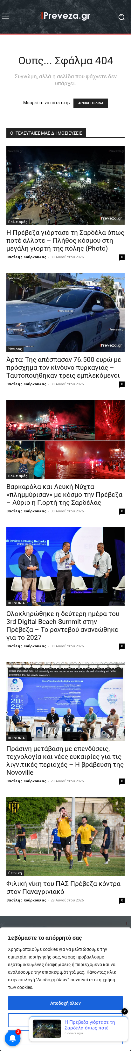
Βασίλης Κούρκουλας (26, 256)
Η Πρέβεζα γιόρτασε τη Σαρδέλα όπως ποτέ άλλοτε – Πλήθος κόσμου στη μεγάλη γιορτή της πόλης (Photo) (65, 240)
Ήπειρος (15, 349)
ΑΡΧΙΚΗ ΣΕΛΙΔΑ (90, 103)
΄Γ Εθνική (15, 873)
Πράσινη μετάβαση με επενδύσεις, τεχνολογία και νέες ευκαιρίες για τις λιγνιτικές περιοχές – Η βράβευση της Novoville (65, 760)
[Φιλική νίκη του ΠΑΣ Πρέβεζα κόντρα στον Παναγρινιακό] (65, 836)
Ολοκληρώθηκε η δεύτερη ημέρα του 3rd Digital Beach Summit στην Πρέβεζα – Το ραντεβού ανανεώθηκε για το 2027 (62, 625)
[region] (65, 989)
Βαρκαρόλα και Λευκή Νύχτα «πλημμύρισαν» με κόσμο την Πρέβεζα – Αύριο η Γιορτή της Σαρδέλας (64, 494)
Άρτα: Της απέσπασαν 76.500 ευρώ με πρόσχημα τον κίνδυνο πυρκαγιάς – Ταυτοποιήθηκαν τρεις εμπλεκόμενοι (63, 367)
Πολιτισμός (17, 222)
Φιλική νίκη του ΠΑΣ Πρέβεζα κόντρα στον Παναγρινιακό (63, 887)
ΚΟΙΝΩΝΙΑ (16, 603)
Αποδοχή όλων (65, 1003)
